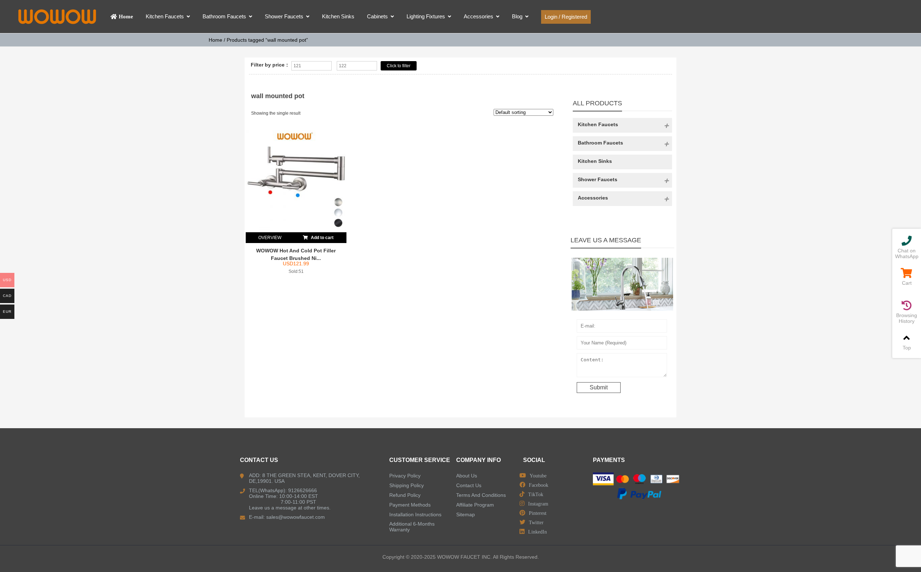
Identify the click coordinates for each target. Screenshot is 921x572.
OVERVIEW (269, 237)
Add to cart (322, 237)
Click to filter (398, 65)
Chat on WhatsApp (906, 253)
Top (907, 348)
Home (215, 40)
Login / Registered (566, 17)
